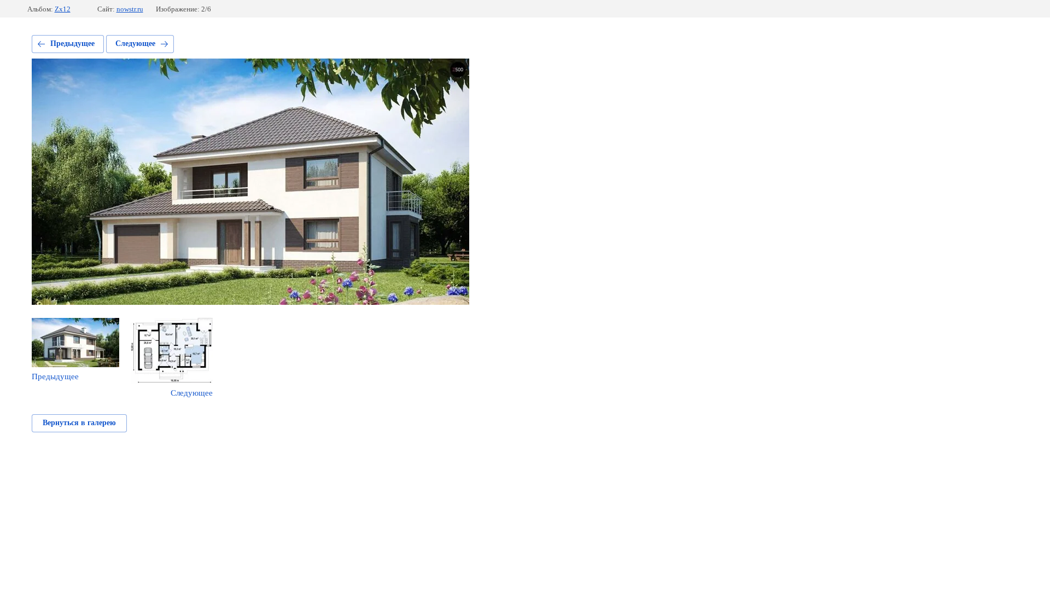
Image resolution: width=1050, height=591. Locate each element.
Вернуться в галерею (79, 423)
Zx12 (63, 9)
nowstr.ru (129, 9)
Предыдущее (72, 43)
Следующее (135, 43)
